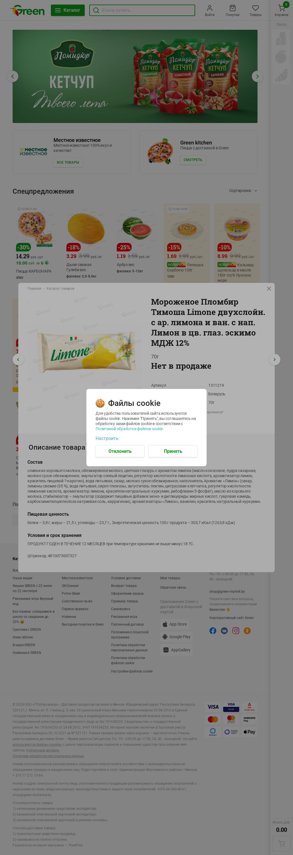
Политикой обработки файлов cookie (129, 428)
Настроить (107, 438)
